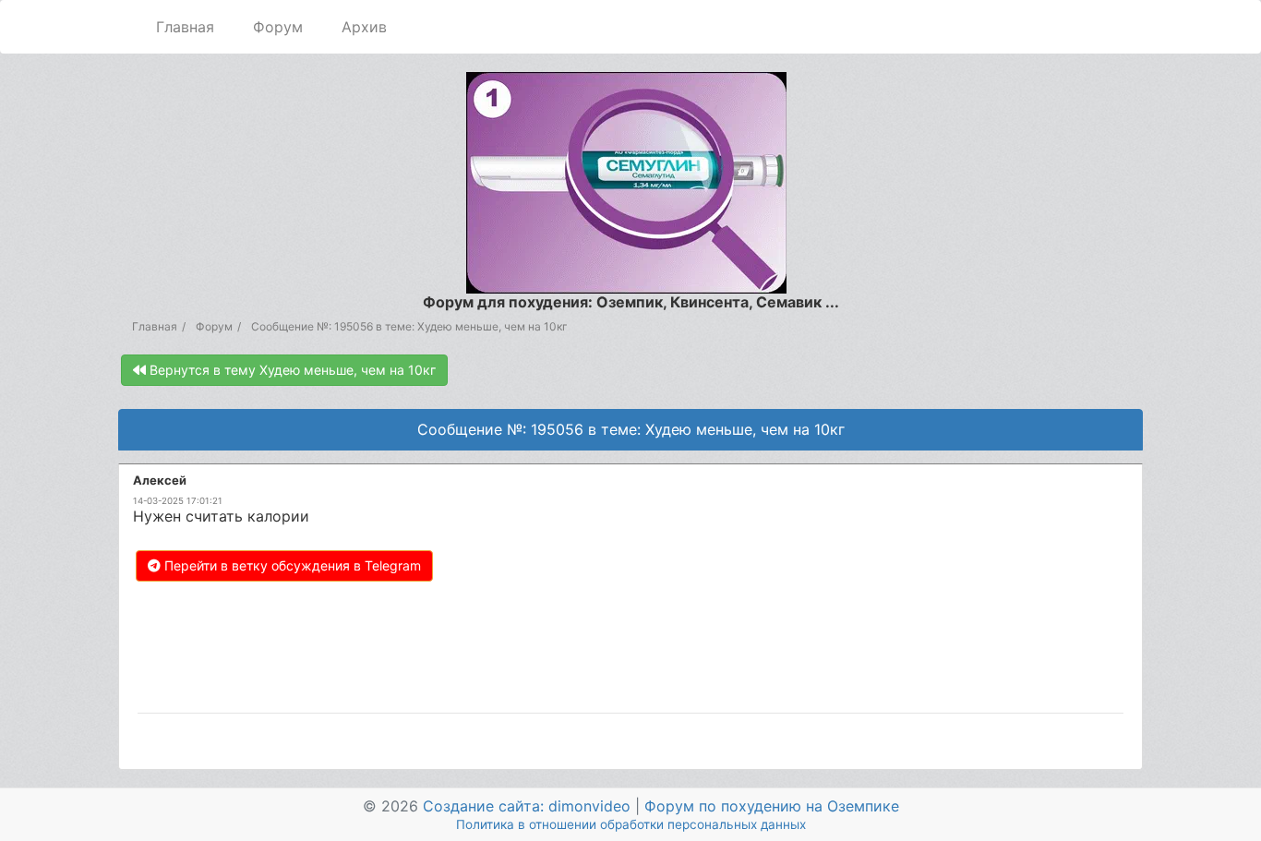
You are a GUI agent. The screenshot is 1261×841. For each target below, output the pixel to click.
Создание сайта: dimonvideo (526, 806)
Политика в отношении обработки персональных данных (631, 824)
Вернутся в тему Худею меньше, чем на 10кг (291, 370)
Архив (364, 27)
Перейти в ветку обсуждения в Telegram (291, 565)
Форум (278, 27)
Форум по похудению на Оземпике (771, 806)
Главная (185, 27)
